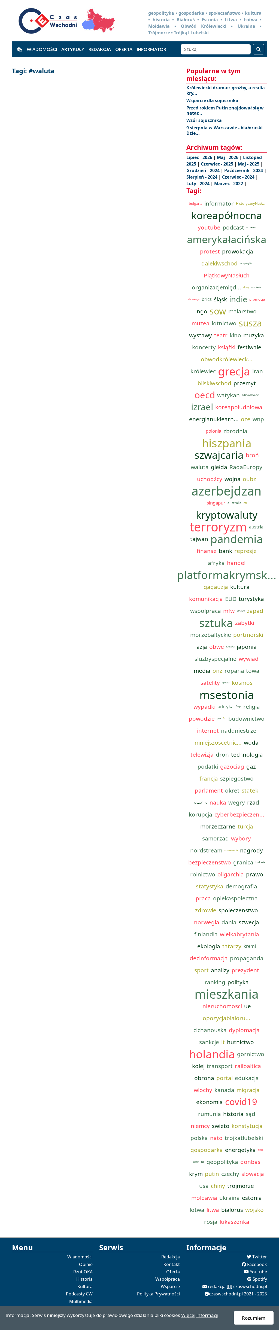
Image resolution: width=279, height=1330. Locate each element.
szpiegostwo (237, 778)
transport (220, 1066)
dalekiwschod (219, 263)
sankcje (209, 1042)
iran (257, 371)
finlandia (206, 934)
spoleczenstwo (238, 910)
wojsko (254, 1209)
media (202, 670)
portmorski (248, 634)
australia (234, 502)
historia (233, 1114)
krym (196, 1174)
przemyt (244, 383)
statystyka (209, 886)
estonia (252, 1197)
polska (199, 1138)
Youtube (258, 1272)
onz (217, 670)
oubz (249, 479)
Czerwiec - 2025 (217, 164)
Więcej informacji (199, 1315)
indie (238, 299)
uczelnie (200, 802)
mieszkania (227, 994)
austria (256, 527)
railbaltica (248, 1066)
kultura (240, 587)
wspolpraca (205, 610)
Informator (151, 49)
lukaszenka (234, 1221)
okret (232, 790)
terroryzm (218, 527)
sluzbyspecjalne (215, 658)
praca (203, 898)
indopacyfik (246, 263)
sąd (250, 1114)
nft (245, 503)
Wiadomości (42, 49)
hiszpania (226, 443)
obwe (216, 646)
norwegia (206, 922)
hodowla (260, 862)
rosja (210, 1221)
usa (204, 1186)
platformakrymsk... (226, 575)
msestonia (226, 695)
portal (224, 1078)
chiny (218, 1186)
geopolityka (222, 1162)
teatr (221, 335)
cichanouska (210, 1030)
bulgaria (195, 203)
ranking (215, 982)
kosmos (242, 682)
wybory (241, 838)
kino (235, 335)
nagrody (251, 850)
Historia (84, 1279)
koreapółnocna (226, 215)
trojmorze (240, 1186)
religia (251, 706)
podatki (208, 766)
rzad (253, 802)
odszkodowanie (250, 395)
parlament (209, 790)
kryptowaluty (226, 515)
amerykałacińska (226, 239)
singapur (216, 503)
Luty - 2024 (198, 183)
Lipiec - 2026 (199, 157)
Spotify (260, 1279)
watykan (228, 395)
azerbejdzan (227, 491)
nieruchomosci (222, 1006)
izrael (202, 407)
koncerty (204, 347)
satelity (210, 682)
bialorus (232, 1209)
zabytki (244, 622)
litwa (213, 1209)
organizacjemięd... (216, 287)
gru (219, 718)
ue (247, 1006)
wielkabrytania (239, 934)
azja (201, 646)
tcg (202, 1161)
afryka (216, 563)
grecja (234, 371)
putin (212, 1174)
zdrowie (205, 910)
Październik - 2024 (244, 170)
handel (236, 563)
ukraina (229, 1197)
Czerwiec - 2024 (239, 177)
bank (225, 551)
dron (222, 754)
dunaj (246, 287)
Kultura (85, 1286)
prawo (254, 874)
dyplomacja (244, 1030)
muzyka (253, 335)
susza (250, 323)
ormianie (256, 287)
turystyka (251, 599)
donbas (250, 1162)
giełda (219, 467)
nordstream (206, 850)
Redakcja (100, 49)
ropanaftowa (242, 670)
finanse (207, 551)
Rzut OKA (83, 1272)
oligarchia (230, 874)
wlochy (203, 1090)
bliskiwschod (214, 383)
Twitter (259, 1257)
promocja (257, 299)
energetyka (240, 1150)
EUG (230, 599)
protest (210, 251)
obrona (204, 1078)
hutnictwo (240, 1042)
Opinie (86, 1264)
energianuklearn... (214, 419)
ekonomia (209, 1102)
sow (218, 311)
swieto (220, 1126)
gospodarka (206, 1150)
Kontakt (171, 1264)
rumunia (209, 1114)
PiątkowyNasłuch (227, 275)
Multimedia (81, 1301)
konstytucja (247, 1126)
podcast (233, 227)
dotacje (241, 610)
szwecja (249, 922)
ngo (202, 311)
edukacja (247, 1078)
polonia (213, 431)
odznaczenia (231, 850)
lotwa (197, 1209)
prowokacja (237, 251)
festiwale (249, 347)
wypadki (204, 706)
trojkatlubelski (244, 1138)
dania (229, 922)
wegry (236, 802)
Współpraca (167, 1279)
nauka (218, 802)
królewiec (203, 371)
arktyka (225, 706)
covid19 (241, 1102)
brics (207, 299)
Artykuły (72, 49)
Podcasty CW (79, 1294)
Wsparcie (170, 1286)
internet (208, 730)
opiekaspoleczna (235, 898)
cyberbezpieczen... (239, 814)
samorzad (215, 838)
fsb (224, 718)
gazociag (232, 766)
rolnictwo (202, 874)
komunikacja (206, 599)
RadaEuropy (245, 467)
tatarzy (231, 946)
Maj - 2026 (228, 157)
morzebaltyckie (210, 634)
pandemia (236, 539)
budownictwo (246, 718)
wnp (258, 419)
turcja (245, 826)
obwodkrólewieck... (227, 359)
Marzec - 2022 (229, 183)
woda (251, 742)
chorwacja (193, 299)
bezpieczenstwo (209, 862)
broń (252, 455)
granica (243, 862)
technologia (247, 754)
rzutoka (230, 646)
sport (201, 970)
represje (245, 551)
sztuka (216, 623)
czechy (230, 1174)
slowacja (252, 1174)
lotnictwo (224, 323)
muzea (201, 323)
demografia (241, 886)
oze (245, 419)
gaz (251, 766)
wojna (233, 479)
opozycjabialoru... (226, 1018)
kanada (224, 1090)
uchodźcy (209, 479)
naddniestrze (238, 730)
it (223, 1042)
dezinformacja (209, 958)
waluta (200, 467)
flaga (238, 706)
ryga (260, 1149)
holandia (212, 1054)
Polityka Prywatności (158, 1294)
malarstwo (242, 311)
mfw (229, 610)
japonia (247, 646)
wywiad (249, 658)
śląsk (220, 299)
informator (219, 203)
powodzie (202, 718)
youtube (209, 227)
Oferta (123, 49)
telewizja (202, 754)
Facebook (257, 1264)
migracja (248, 1090)
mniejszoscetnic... (218, 742)
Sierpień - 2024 (202, 177)
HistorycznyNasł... (250, 203)
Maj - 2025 (249, 164)
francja (208, 778)
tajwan (199, 539)
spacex (226, 682)
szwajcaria (219, 455)
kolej (198, 1066)
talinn (196, 1161)
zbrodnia (235, 431)
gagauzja (216, 587)
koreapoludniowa (238, 407)
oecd (205, 395)
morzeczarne (217, 826)
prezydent (245, 970)
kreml (250, 946)
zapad (255, 610)
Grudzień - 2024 (203, 170)
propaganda (246, 958)
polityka (238, 982)
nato (216, 1138)
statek (250, 790)
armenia (251, 227)
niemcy (200, 1126)
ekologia (208, 946)
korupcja (200, 814)
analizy (220, 970)
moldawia (204, 1197)
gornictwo (250, 1054)
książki (226, 347)
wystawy (200, 335)
